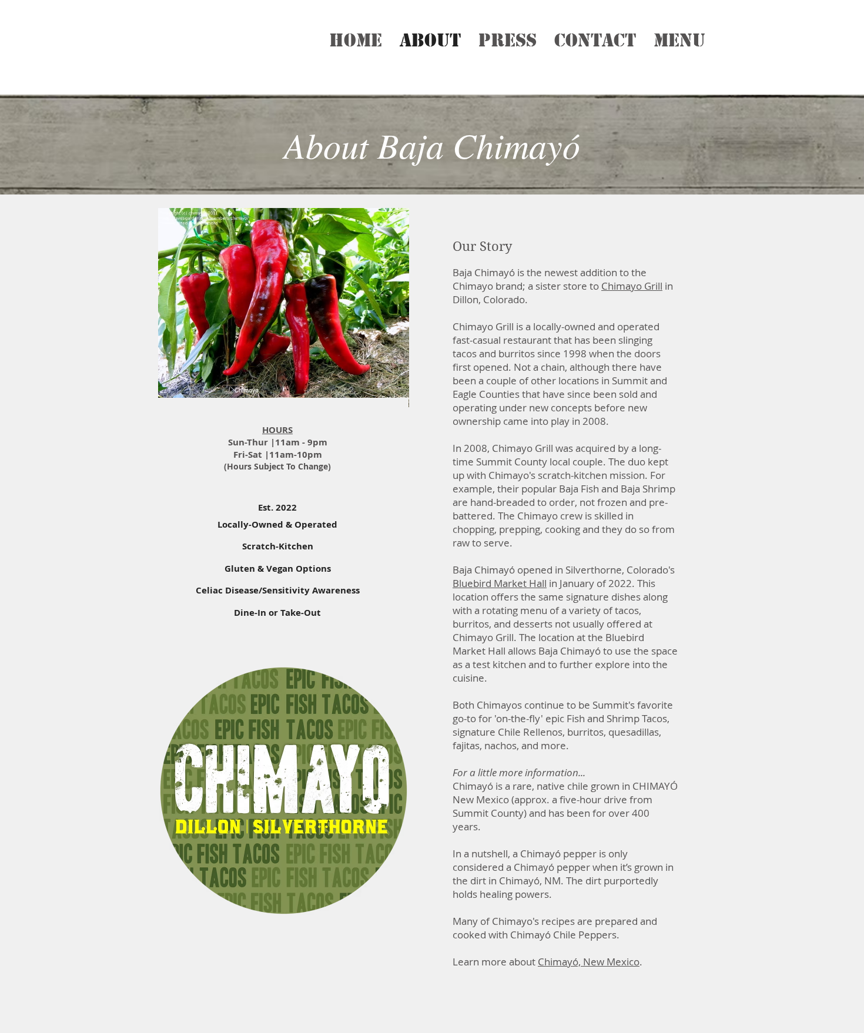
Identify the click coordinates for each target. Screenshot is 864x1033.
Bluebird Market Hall (500, 583)
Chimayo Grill (631, 286)
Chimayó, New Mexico (588, 961)
